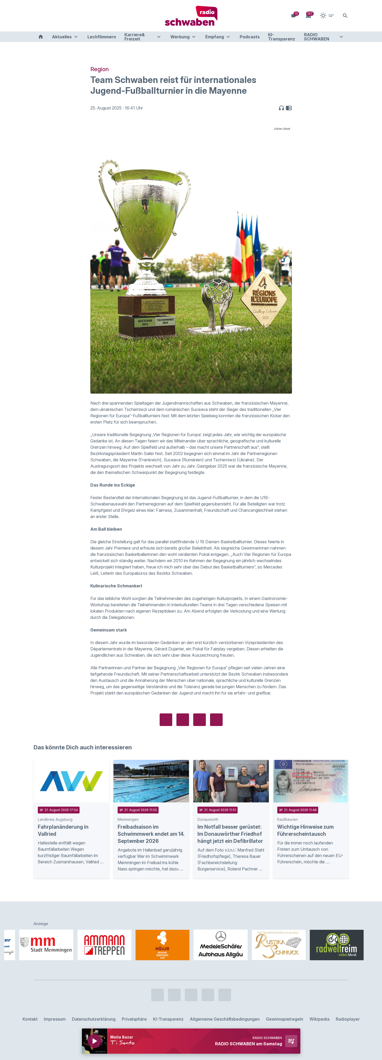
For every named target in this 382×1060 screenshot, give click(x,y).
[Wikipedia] (81, 16)
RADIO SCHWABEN (316, 36)
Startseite (41, 37)
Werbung (180, 36)
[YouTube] (60, 16)
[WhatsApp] (70, 16)
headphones (281, 108)
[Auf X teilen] (182, 719)
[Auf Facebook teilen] (166, 719)
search (345, 16)
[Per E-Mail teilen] (216, 719)
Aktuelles (62, 36)
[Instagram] (49, 16)
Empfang (214, 36)
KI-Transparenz (281, 36)
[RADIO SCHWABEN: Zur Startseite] (191, 15)
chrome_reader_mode (289, 108)
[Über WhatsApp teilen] (199, 719)
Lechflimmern (101, 36)
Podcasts (250, 36)
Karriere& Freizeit (134, 36)
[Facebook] (39, 16)
